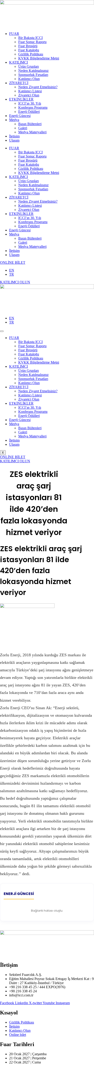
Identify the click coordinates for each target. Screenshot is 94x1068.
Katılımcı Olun (29, 79)
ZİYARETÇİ (18, 83)
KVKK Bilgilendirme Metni (38, 58)
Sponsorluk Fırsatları (33, 75)
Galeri (22, 128)
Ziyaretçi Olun (28, 95)
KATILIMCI (18, 62)
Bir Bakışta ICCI (30, 38)
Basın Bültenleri (30, 124)
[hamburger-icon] (2, 331)
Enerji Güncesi (20, 116)
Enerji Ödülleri (29, 112)
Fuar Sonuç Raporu (32, 42)
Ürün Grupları (28, 66)
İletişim (14, 136)
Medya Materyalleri (32, 132)
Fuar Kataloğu (28, 50)
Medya (14, 120)
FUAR (14, 34)
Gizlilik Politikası (30, 54)
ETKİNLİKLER (21, 99)
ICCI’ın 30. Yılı (29, 103)
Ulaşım (14, 140)
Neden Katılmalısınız (33, 70)
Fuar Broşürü (27, 46)
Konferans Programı (32, 107)
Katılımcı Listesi (30, 91)
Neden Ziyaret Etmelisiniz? (37, 87)
